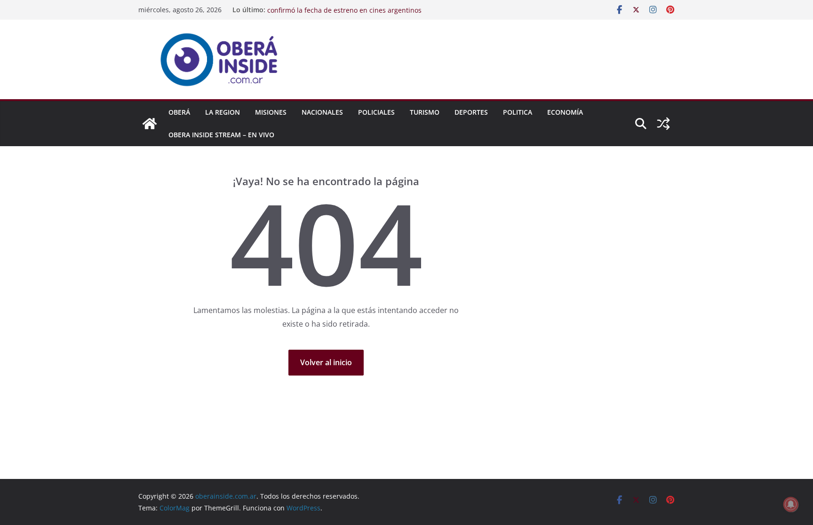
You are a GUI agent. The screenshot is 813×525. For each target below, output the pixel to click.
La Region (222, 112)
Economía (565, 112)
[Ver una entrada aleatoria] (663, 123)
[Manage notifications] (790, 504)
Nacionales (322, 112)
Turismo (424, 112)
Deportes (471, 112)
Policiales (376, 112)
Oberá (179, 112)
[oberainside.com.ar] (149, 123)
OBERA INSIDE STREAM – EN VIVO (221, 134)
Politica (517, 112)
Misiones (271, 112)
